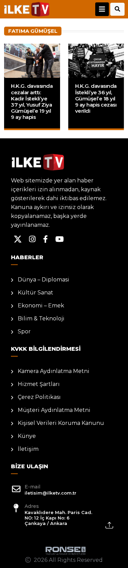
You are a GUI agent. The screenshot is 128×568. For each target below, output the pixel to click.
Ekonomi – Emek (41, 305)
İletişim (28, 449)
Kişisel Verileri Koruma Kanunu (61, 423)
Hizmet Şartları (39, 384)
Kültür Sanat (35, 292)
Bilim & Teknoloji (41, 318)
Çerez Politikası (39, 397)
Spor (24, 331)
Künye (27, 436)
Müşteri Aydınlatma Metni (54, 410)
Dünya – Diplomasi (43, 279)
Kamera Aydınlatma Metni (53, 371)
